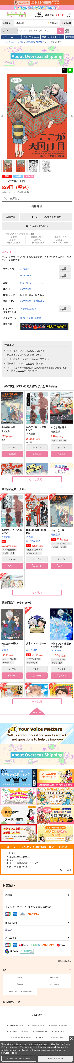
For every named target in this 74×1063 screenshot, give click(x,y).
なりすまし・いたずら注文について (51, 1037)
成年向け (20, 23)
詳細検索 (67, 30)
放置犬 (5, 650)
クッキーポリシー (61, 1031)
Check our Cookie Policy (18, 1058)
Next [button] (72, 116)
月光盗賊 (6, 536)
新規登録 (49, 14)
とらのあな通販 (8, 42)
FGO (12, 853)
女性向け (67, 23)
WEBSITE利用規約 (16, 1025)
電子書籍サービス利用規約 (18, 1031)
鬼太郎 (5, 553)
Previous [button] (2, 116)
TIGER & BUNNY (34, 549)
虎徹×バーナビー (59, 440)
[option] (37, 116)
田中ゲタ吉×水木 (31, 37)
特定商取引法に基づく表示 (22, 1037)
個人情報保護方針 (41, 1031)
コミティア (15, 859)
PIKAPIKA (34, 540)
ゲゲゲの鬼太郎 (9, 549)
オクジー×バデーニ (11, 37)
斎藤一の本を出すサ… (52, 37)
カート (14, 565)
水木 (12, 553)
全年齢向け (7, 23)
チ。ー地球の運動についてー (25, 863)
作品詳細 (12, 454)
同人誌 (20, 42)
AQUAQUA (31, 650)
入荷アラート (65, 270)
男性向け (54, 23)
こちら (31, 350)
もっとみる (66, 869)
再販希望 (37, 206)
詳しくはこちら (64, 960)
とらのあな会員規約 (37, 1025)
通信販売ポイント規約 (59, 1025)
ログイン (60, 14)
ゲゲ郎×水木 (7, 662)
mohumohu (56, 650)
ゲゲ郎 (63, 546)
